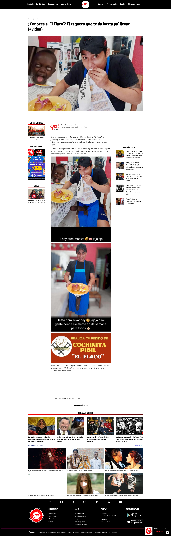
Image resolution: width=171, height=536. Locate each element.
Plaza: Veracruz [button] (134, 4)
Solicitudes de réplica (87, 532)
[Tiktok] (73, 502)
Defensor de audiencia (101, 532)
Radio (122, 4)
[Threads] (96, 502)
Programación (112, 4)
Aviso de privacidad (73, 532)
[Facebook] (61, 502)
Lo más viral (38, 19)
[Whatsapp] (84, 502)
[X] (108, 502)
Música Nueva (66, 4)
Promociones (53, 4)
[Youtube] (120, 502)
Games (100, 4)
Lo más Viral (40, 4)
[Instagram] (50, 502)
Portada (30, 4)
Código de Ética (113, 532)
